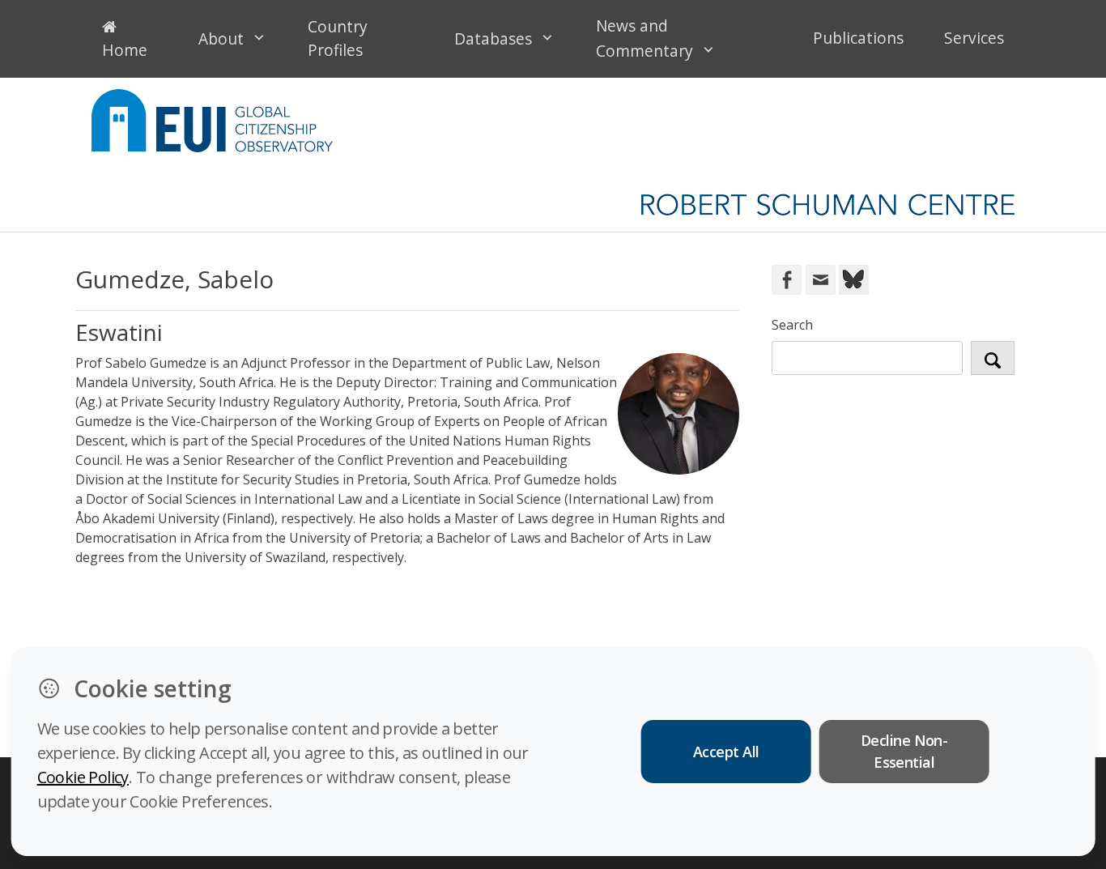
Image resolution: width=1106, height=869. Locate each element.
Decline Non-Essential (904, 751)
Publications (858, 38)
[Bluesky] (852, 279)
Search (792, 325)
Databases (493, 38)
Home (124, 50)
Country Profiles (338, 38)
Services (974, 38)
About (221, 38)
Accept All (726, 751)
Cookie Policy (83, 777)
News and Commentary (644, 38)
